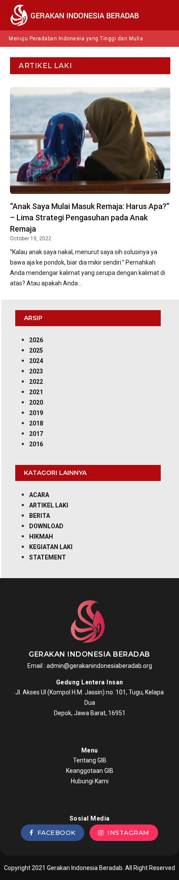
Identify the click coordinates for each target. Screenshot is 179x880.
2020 (36, 402)
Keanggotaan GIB (89, 770)
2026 (36, 340)
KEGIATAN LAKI (51, 546)
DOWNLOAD (46, 526)
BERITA (39, 515)
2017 (36, 433)
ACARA (39, 494)
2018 (36, 423)
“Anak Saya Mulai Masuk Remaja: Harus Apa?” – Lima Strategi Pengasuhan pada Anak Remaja (89, 217)
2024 (36, 360)
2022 (36, 381)
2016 (36, 444)
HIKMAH (41, 536)
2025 (36, 350)
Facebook (54, 833)
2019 (36, 412)
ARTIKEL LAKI (48, 505)
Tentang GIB (89, 760)
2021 (36, 392)
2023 (36, 371)
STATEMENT (47, 557)
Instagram (126, 833)
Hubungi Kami (90, 781)
